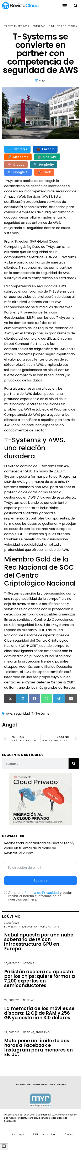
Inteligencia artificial (32, 926)
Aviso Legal (18, 1134)
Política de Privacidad (42, 892)
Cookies (69, 1134)
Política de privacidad (44, 1134)
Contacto (52, 1084)
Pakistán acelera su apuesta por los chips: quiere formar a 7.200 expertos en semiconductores (39, 978)
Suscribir (40, 881)
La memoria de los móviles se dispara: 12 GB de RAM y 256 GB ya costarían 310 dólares (39, 1013)
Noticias (53, 926)
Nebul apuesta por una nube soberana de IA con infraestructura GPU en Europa (38, 942)
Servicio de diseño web (40, 1084)
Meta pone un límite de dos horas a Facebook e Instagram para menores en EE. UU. (38, 1047)
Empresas (39, 26)
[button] (75, 5)
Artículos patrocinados (23, 1084)
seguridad (22, 713)
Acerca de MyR (61, 1084)
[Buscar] (74, 763)
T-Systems (40, 713)
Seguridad (43, 1032)
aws (9, 713)
